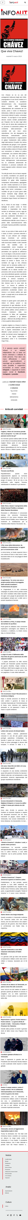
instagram (6, 374)
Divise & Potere (8, 1167)
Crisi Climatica (8, 1175)
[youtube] (20, 1215)
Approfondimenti (6, 840)
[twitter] (17, 1215)
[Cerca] (25, 2)
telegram (6, 370)
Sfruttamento (7, 1163)
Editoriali (4, 1085)
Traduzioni (7, 1177)
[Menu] (3, 2)
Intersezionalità (8, 1173)
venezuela (14, 400)
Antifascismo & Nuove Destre (11, 1171)
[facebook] (14, 1215)
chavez (14, 394)
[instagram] (10, 1215)
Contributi (7, 1165)
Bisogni (6, 1161)
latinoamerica (14, 397)
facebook (21, 372)
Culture (6, 1206)
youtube (15, 374)
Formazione (7, 1169)
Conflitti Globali (14, 385)
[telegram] (7, 1215)
